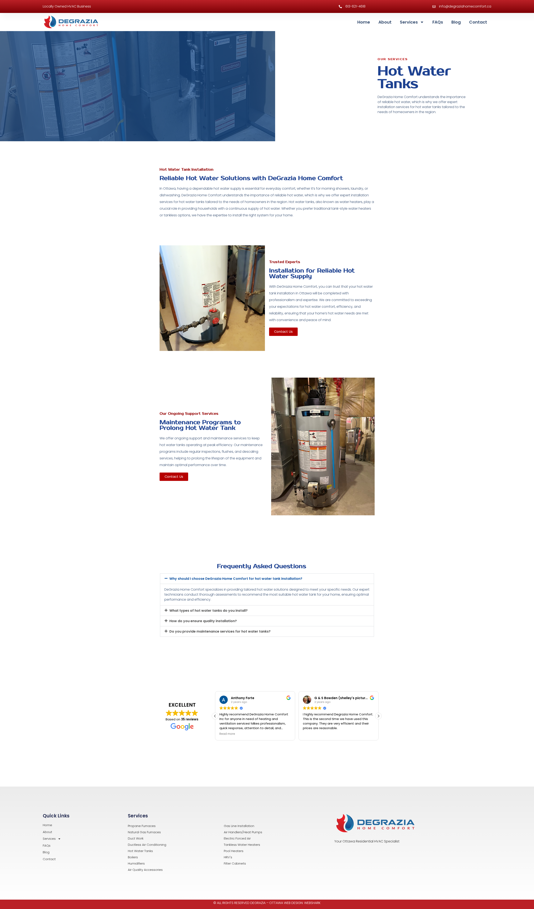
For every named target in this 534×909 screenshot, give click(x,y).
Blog (456, 22)
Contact (478, 22)
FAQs (437, 22)
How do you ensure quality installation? (203, 621)
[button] (267, 579)
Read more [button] (227, 734)
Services (409, 22)
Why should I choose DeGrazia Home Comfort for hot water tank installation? (235, 578)
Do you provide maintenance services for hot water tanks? (220, 631)
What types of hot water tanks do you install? (208, 610)
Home (363, 22)
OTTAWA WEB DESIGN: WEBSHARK (295, 902)
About (385, 22)
